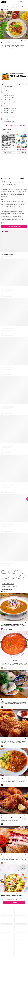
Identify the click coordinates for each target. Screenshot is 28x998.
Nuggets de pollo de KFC (6, 740)
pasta (16, 570)
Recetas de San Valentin (8, 586)
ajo (11, 575)
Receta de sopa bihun (6, 662)
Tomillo (10, 581)
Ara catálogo (4, 149)
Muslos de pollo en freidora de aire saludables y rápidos (13, 817)
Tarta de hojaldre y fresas (7, 856)
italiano (22, 573)
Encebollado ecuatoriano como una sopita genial (12, 624)
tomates (4, 575)
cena (10, 570)
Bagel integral (4, 701)
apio (12, 578)
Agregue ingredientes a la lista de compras (15, 125)
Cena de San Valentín (8, 583)
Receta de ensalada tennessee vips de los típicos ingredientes (12, 896)
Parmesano (20, 578)
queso (23, 575)
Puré (3, 581)
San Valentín (12, 573)
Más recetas (14, 902)
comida (4, 570)
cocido (4, 573)
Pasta (4, 7)
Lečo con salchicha (5, 778)
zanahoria (5, 578)
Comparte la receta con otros (14, 226)
